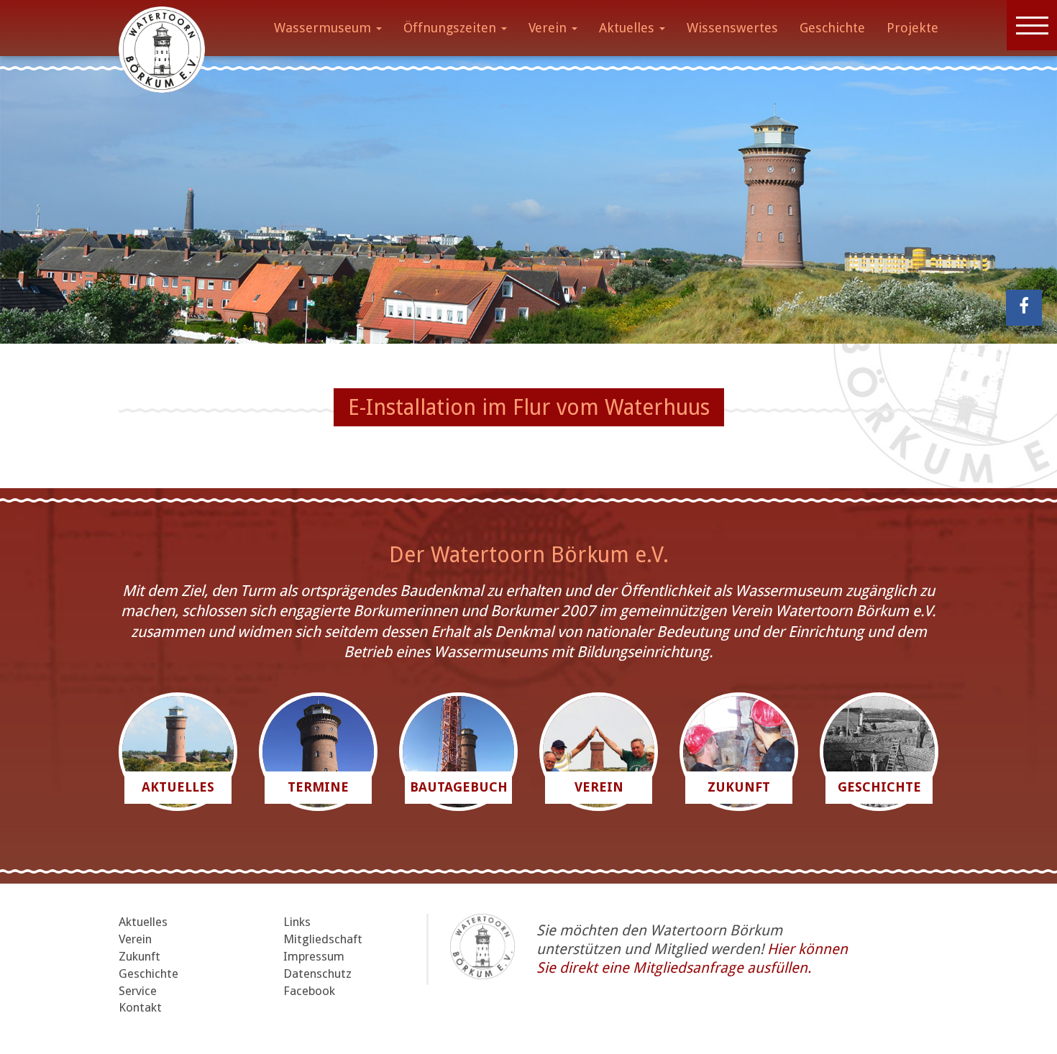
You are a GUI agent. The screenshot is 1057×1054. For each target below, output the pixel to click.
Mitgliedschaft (322, 939)
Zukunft (139, 956)
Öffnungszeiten (451, 27)
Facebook (309, 991)
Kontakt (140, 1007)
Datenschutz (317, 973)
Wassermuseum (324, 27)
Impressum (313, 956)
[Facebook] (1024, 308)
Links (297, 922)
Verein (549, 27)
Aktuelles (628, 27)
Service (138, 991)
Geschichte (832, 27)
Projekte (912, 27)
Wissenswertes (732, 27)
